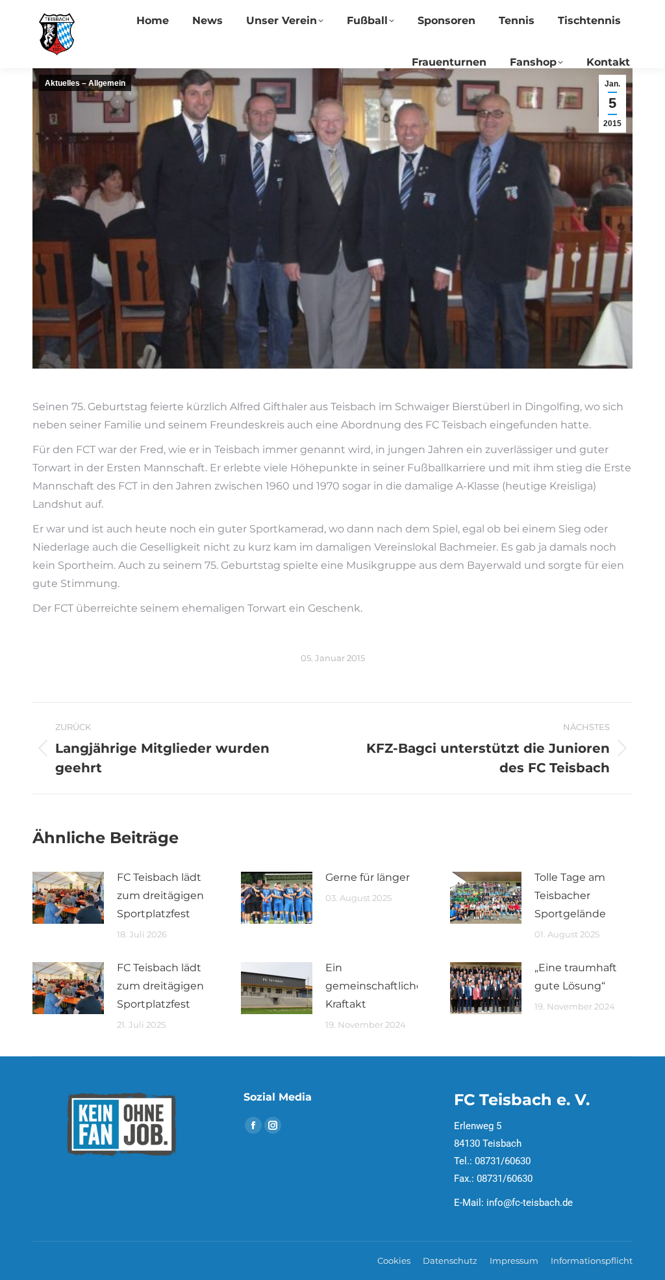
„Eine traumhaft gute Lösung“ (575, 976)
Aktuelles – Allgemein (85, 83)
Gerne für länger (367, 877)
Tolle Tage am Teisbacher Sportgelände (570, 895)
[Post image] (68, 898)
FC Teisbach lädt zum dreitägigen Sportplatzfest (160, 895)
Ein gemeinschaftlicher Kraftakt (376, 985)
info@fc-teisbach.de (529, 1202)
